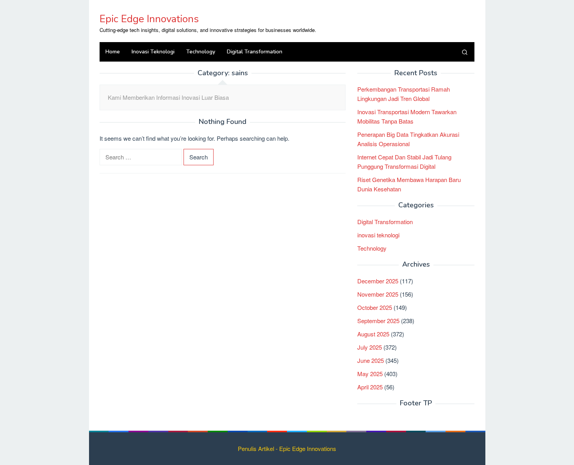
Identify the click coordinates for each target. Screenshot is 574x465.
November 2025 (377, 294)
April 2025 (370, 387)
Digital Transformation (385, 221)
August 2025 (373, 334)
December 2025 (377, 281)
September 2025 (378, 320)
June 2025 (370, 360)
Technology (372, 248)
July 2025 (369, 347)
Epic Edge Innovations (149, 19)
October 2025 (374, 307)
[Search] (464, 52)
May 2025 (370, 374)
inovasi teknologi (378, 235)
